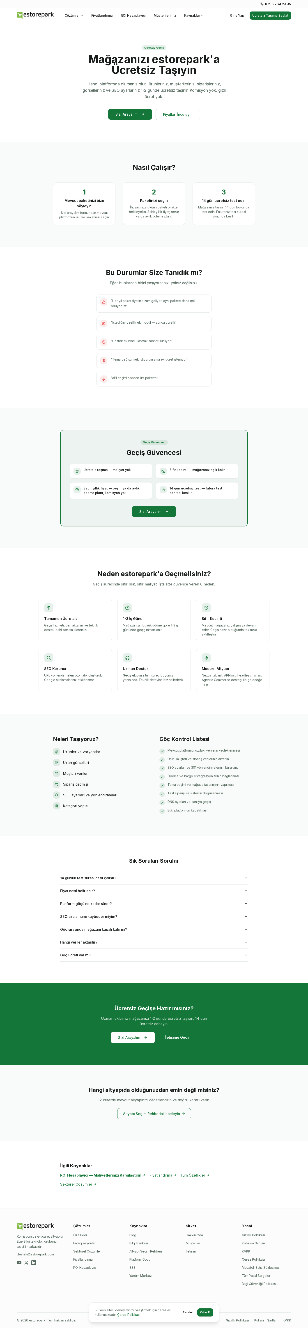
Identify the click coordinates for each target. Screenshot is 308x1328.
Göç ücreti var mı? (75, 955)
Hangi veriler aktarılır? (78, 942)
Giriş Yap (237, 15)
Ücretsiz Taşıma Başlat (270, 15)
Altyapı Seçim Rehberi (145, 1251)
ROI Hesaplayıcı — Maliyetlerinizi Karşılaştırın (100, 1175)
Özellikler (80, 1235)
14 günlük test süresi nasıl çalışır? (88, 878)
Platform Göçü (139, 1259)
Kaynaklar (192, 15)
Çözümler (72, 15)
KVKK (246, 1251)
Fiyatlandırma (102, 15)
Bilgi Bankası (138, 1243)
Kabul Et (205, 1312)
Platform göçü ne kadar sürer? (86, 903)
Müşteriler (193, 1243)
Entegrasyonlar (84, 1243)
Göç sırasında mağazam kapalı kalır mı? (93, 929)
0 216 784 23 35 (278, 4)
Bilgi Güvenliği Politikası (259, 1284)
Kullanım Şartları (253, 1243)
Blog (132, 1235)
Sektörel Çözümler (76, 1184)
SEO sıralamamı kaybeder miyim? (88, 916)
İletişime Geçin (177, 1037)
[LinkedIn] (33, 1262)
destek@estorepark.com (35, 1254)
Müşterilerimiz (165, 15)
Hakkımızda (194, 1235)
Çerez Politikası (253, 1259)
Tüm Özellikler (192, 1175)
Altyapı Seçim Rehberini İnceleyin (151, 1113)
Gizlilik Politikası (253, 1235)
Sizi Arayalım (126, 114)
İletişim (191, 1251)
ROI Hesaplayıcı (133, 15)
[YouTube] (19, 1262)
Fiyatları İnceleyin (178, 114)
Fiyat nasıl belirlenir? (77, 891)
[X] (26, 1262)
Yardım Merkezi (140, 1276)
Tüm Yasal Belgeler (256, 1276)
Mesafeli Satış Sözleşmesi (261, 1267)
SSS (132, 1267)
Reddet (188, 1312)
